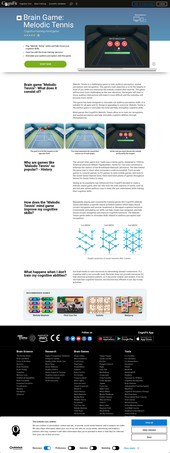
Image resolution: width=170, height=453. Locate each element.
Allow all (149, 423)
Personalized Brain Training (136, 397)
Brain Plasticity (23, 367)
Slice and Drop (105, 400)
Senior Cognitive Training (55, 372)
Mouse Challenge (106, 394)
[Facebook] (67, 338)
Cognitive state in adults (55, 375)
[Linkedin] (89, 338)
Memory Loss (22, 375)
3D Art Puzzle (79, 413)
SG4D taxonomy (51, 381)
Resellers (128, 375)
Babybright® (130, 372)
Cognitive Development (134, 381)
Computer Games (52, 359)
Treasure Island (80, 378)
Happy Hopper (105, 356)
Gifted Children (131, 413)
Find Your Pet (79, 405)
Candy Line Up (105, 359)
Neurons (20, 364)
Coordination (22, 386)
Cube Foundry (105, 378)
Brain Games (130, 400)
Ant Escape (78, 375)
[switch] (71, 448)
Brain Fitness (22, 370)
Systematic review (52, 378)
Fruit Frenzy (79, 361)
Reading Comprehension (134, 411)
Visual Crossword (81, 386)
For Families (129, 356)
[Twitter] (72, 338)
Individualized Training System (137, 386)
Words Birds (104, 411)
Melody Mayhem (80, 408)
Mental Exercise (131, 402)
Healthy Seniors (51, 370)
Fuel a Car (104, 386)
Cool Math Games (132, 408)
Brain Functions (23, 381)
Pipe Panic (78, 364)
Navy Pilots (49, 364)
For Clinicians (130, 359)
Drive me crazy (80, 383)
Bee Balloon (104, 372)
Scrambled (78, 402)
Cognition (20, 372)
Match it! (77, 389)
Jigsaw (102, 383)
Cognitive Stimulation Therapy (137, 391)
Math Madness (80, 394)
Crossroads (104, 375)
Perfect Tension (106, 397)
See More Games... (107, 413)
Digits (102, 367)
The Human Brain (23, 356)
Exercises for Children (133, 378)
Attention (20, 394)
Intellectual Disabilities (25, 378)
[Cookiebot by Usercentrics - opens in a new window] (16, 448)
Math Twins (104, 389)
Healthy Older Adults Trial (55, 361)
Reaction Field (105, 408)
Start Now (45, 64)
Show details (129, 448)
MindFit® (128, 370)
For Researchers (131, 361)
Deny (149, 437)
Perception (21, 391)
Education (129, 364)
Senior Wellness (51, 367)
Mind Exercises (131, 394)
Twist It (103, 402)
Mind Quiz (129, 389)
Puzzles (103, 361)
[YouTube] (78, 338)
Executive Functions (25, 383)
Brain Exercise (130, 383)
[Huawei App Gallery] (106, 338)
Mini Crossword (80, 359)
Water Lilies (104, 405)
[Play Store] (125, 338)
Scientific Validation (57, 4)
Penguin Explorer (106, 364)
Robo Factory (79, 372)
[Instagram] (84, 338)
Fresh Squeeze (105, 381)
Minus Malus (105, 391)
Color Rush (78, 411)
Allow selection (149, 430)
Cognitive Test (25, 4)
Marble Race (79, 397)
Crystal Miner (79, 367)
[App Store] (144, 338)
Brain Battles (130, 416)
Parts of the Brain (24, 361)
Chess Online (79, 356)
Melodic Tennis (80, 400)
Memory (20, 389)
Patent (127, 367)
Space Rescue (79, 391)
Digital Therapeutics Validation (57, 356)
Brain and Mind (23, 359)
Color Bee (103, 370)
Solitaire (77, 370)
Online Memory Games (134, 405)
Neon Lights (79, 381)
